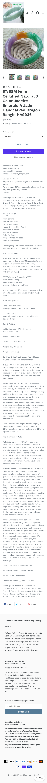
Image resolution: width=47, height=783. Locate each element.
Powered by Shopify (31, 775)
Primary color (8, 132)
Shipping (6, 123)
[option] (12, 77)
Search (8, 626)
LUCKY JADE (19, 775)
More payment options (23, 157)
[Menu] (42, 12)
